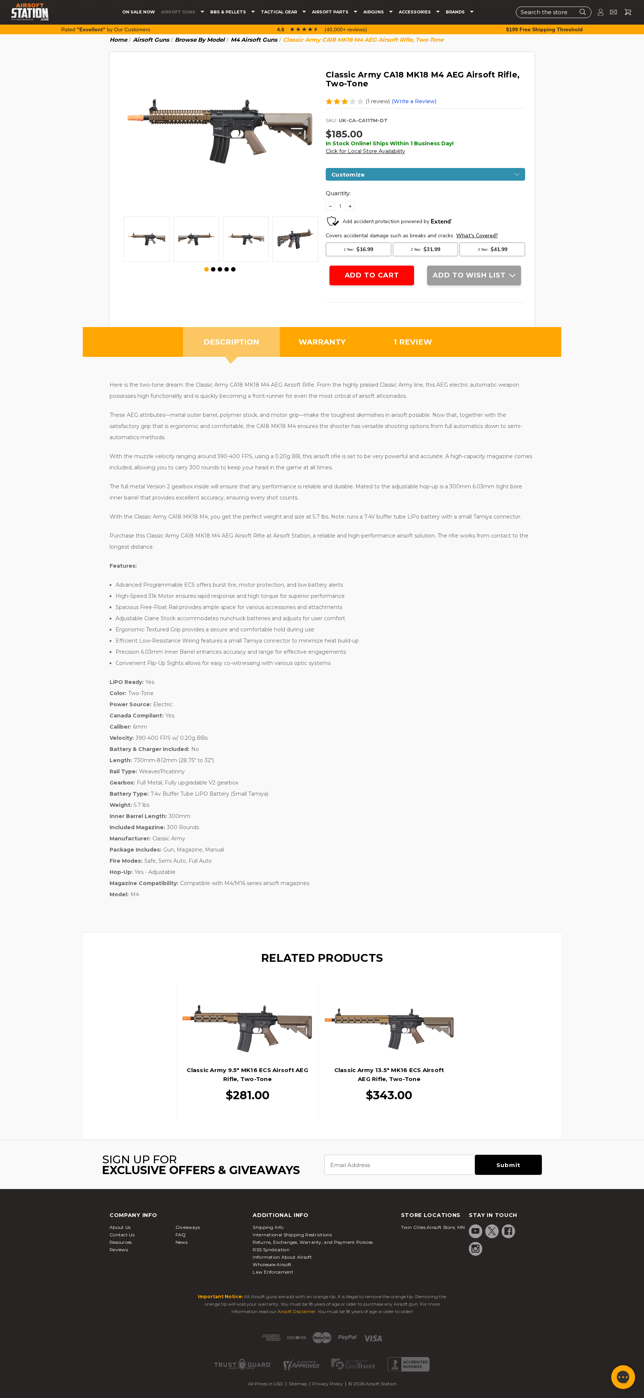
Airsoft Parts (331, 12)
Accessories (415, 12)
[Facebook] (508, 1231)
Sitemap (298, 1383)
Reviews (119, 1249)
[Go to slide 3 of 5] (220, 269)
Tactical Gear (279, 12)
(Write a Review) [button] (414, 101)
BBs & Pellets (228, 12)
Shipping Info (268, 1227)
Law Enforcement (273, 1272)
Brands (456, 12)
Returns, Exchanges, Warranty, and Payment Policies (313, 1242)
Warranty (322, 341)
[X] (492, 1231)
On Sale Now (138, 12)
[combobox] (553, 12)
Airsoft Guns (178, 12)
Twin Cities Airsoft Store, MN (433, 1227)
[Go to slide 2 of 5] (213, 269)
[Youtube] (475, 1231)
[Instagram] (475, 1248)
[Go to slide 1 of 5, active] (207, 269)
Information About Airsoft (282, 1257)
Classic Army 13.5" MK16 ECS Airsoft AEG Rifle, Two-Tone (389, 1074)
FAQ (181, 1234)
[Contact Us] (610, 12)
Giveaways (188, 1227)
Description (231, 341)
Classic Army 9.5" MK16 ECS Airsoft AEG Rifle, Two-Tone (247, 1074)
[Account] (597, 12)
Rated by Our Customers (105, 29)
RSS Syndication (271, 1249)
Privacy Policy (327, 1383)
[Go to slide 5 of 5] (233, 269)
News (181, 1242)
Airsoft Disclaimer (297, 1311)
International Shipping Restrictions (292, 1234)
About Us (120, 1227)
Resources (121, 1242)
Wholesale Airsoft (272, 1264)
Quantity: (338, 193)
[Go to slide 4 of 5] (226, 269)
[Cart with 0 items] (625, 12)
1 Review (413, 341)
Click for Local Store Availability (365, 151)
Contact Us (122, 1234)
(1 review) (378, 101)
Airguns (374, 12)
